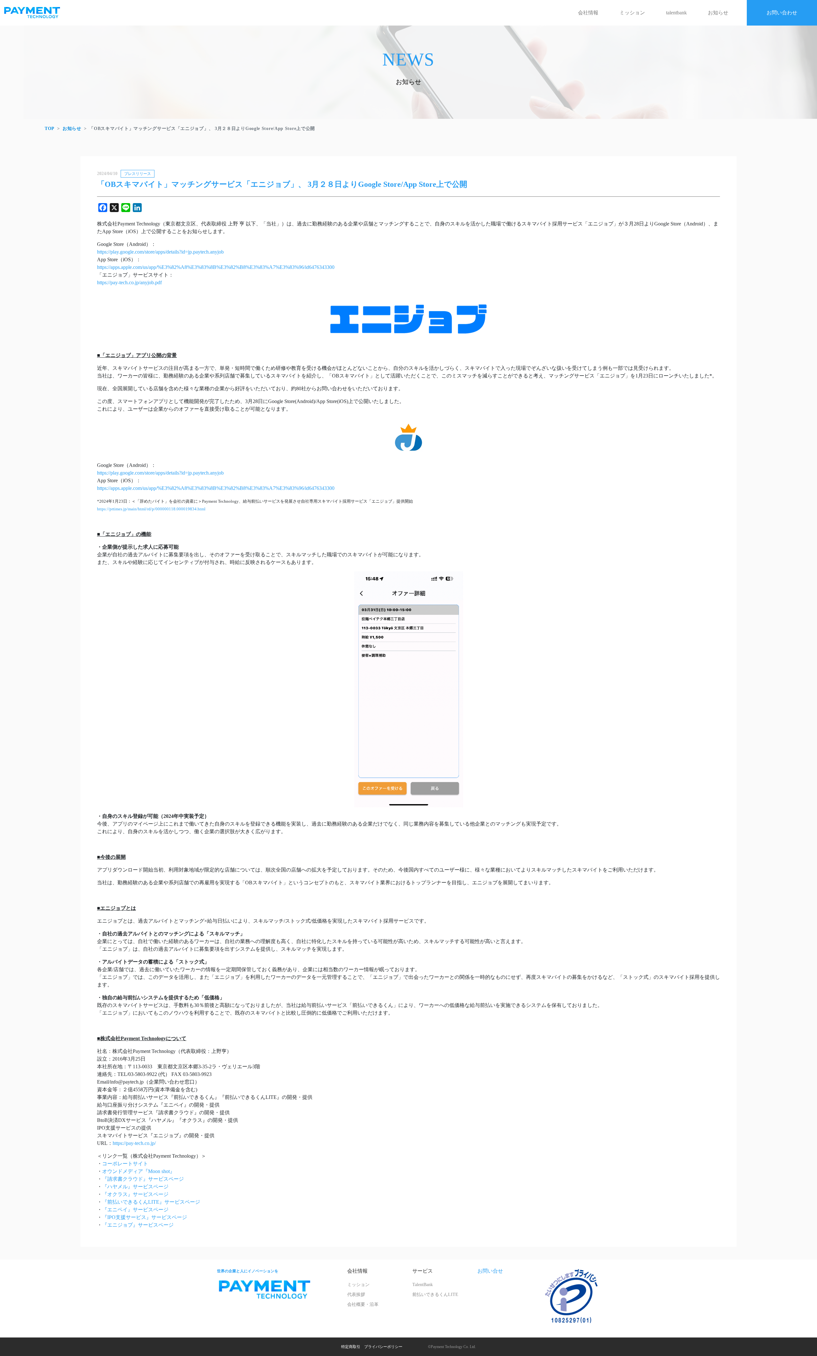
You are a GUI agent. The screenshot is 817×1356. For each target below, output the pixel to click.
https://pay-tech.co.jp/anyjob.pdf (129, 282)
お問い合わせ (782, 12)
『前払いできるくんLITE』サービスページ (151, 1202)
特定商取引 (350, 1347)
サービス (422, 1271)
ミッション (632, 12)
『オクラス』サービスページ (135, 1194)
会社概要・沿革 (363, 1304)
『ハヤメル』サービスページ (135, 1186)
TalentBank (422, 1284)
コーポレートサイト (125, 1163)
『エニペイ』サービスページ (135, 1209)
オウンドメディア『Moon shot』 (138, 1171)
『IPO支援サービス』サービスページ (144, 1217)
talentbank (676, 12)
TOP (50, 128)
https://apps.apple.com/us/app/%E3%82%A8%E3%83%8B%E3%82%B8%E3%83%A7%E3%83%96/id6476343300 (215, 267)
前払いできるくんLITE (435, 1294)
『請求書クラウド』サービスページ (143, 1179)
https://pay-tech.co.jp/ (134, 1143)
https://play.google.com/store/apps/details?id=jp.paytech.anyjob (160, 252)
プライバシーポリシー (383, 1347)
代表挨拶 (356, 1294)
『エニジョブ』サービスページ (138, 1225)
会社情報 (588, 12)
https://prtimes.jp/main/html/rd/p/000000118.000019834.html (151, 509)
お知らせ (718, 12)
